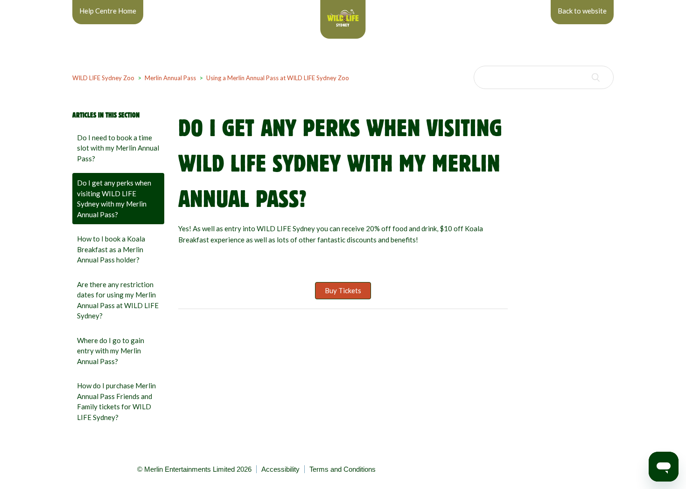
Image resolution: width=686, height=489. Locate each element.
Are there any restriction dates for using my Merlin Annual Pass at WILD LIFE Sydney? (118, 300)
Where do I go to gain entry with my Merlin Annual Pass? (110, 350)
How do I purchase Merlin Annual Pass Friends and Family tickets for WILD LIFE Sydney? (116, 401)
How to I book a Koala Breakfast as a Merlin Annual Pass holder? (111, 249)
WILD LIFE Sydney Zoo (103, 78)
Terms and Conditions (342, 469)
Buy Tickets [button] (343, 290)
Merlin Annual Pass (170, 78)
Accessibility (280, 469)
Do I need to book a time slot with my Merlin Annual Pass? (118, 148)
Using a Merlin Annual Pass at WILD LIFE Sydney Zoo (277, 78)
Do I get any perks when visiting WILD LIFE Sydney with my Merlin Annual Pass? (114, 199)
